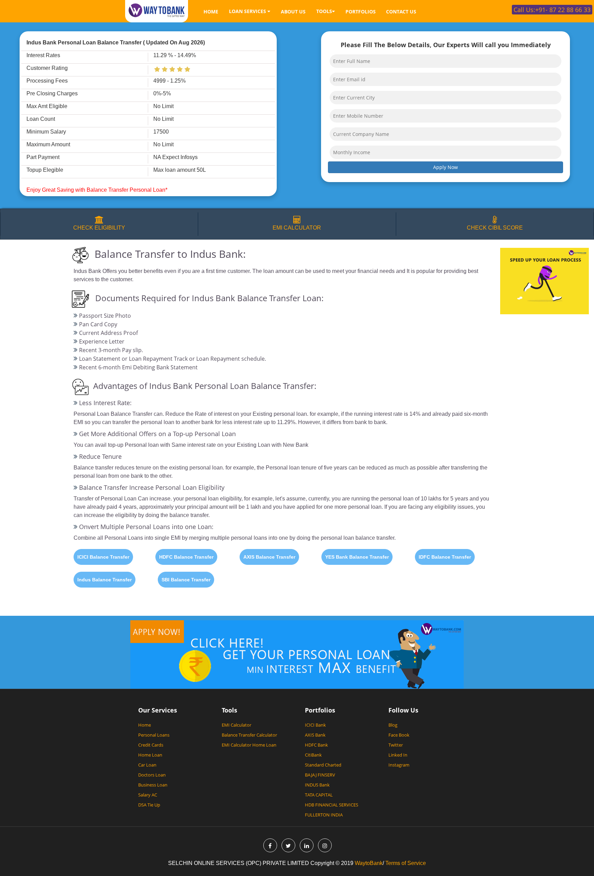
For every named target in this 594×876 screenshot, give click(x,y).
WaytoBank (369, 863)
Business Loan (152, 785)
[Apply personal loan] (297, 654)
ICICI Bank (315, 725)
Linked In (397, 755)
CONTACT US (401, 11)
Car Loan (147, 765)
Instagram (398, 765)
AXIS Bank (315, 735)
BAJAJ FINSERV (320, 775)
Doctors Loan (152, 775)
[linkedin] (307, 845)
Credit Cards (150, 745)
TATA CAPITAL (319, 795)
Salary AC (147, 795)
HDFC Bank (316, 745)
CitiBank (313, 755)
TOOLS (324, 11)
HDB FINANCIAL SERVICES (331, 805)
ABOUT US (293, 11)
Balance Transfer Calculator (249, 735)
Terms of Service (405, 863)
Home (144, 725)
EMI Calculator (236, 725)
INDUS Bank (317, 785)
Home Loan (150, 755)
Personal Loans (153, 735)
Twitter (395, 745)
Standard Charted (323, 765)
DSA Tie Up (149, 805)
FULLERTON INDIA (324, 815)
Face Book (398, 735)
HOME (211, 11)
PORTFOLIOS (360, 11)
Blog (392, 725)
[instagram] (325, 845)
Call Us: (552, 10)
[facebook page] (270, 845)
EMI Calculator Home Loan (249, 745)
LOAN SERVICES (248, 11)
